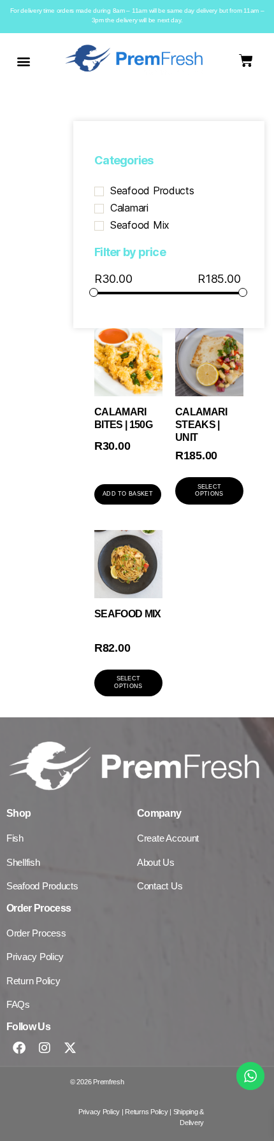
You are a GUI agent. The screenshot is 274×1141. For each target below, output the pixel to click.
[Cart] (246, 61)
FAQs (18, 1004)
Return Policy (33, 980)
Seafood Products (152, 190)
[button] (23, 60)
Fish (15, 838)
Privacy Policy (35, 956)
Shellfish (23, 862)
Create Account (168, 838)
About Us (156, 862)
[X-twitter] (70, 1048)
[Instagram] (44, 1048)
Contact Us (159, 885)
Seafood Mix (139, 225)
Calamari (129, 207)
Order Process (36, 933)
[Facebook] (19, 1048)
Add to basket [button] (128, 494)
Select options (209, 490)
